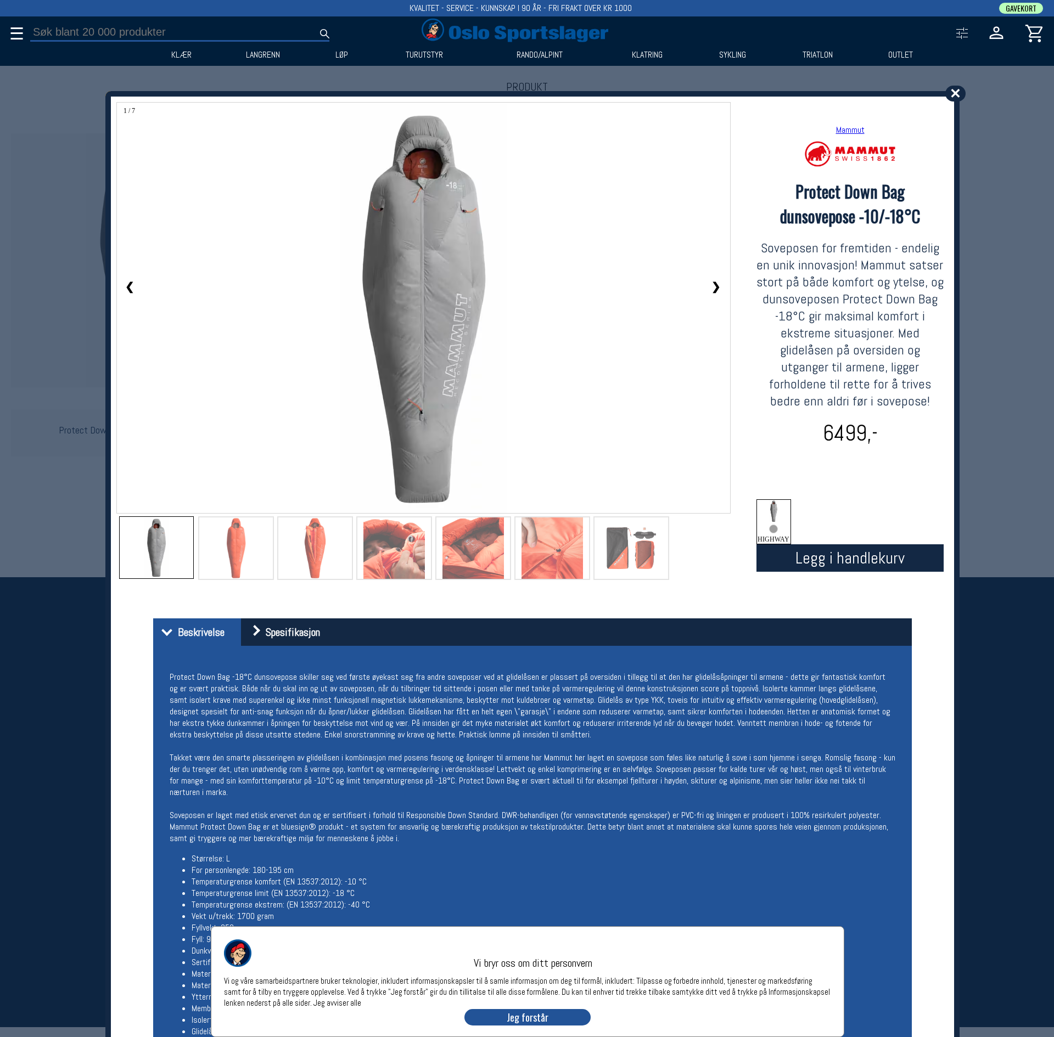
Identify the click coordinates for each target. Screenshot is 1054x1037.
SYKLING (732, 54)
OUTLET (900, 54)
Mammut (850, 130)
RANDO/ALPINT (540, 54)
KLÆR (181, 54)
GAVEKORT (1021, 8)
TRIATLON (818, 54)
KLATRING (647, 54)
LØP (341, 54)
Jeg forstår (527, 1017)
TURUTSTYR (424, 54)
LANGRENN (263, 54)
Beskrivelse (198, 632)
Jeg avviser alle (337, 1002)
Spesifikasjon (290, 632)
